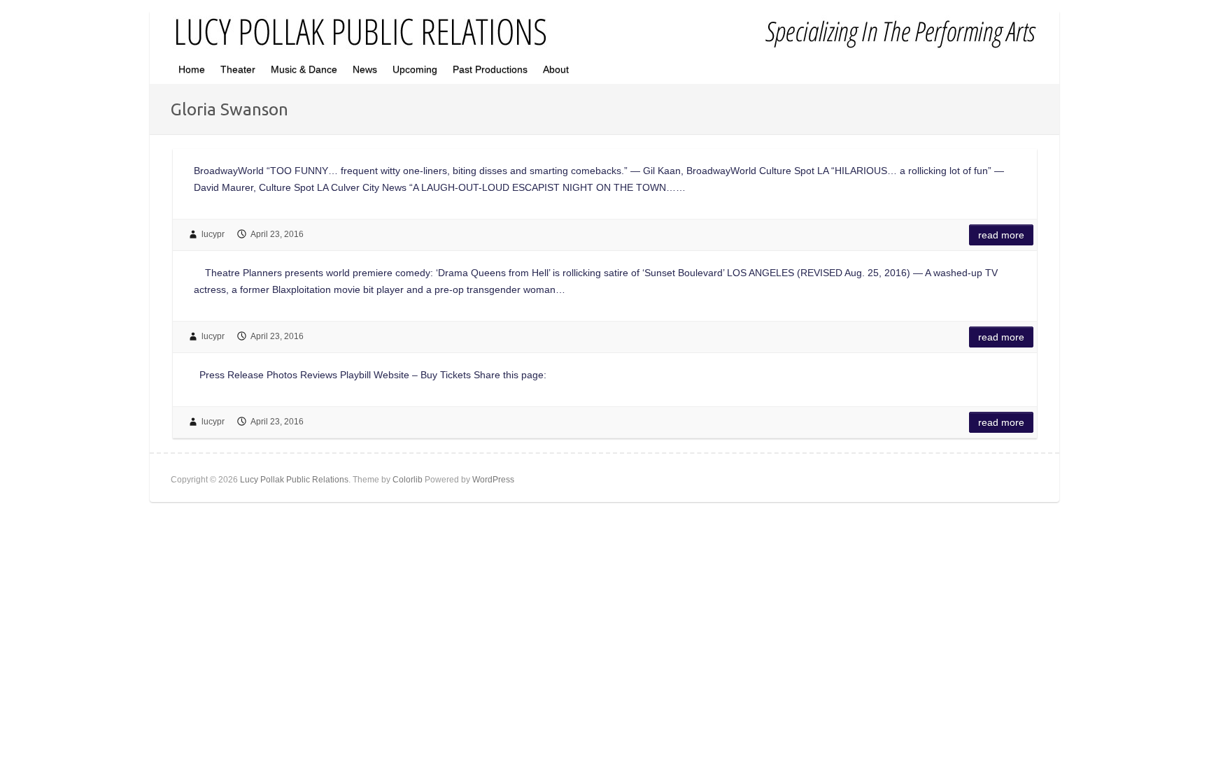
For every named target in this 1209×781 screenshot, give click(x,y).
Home (191, 69)
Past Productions (490, 69)
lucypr (213, 234)
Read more (1001, 235)
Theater (237, 69)
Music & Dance (304, 69)
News (365, 69)
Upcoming (415, 69)
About (556, 69)
